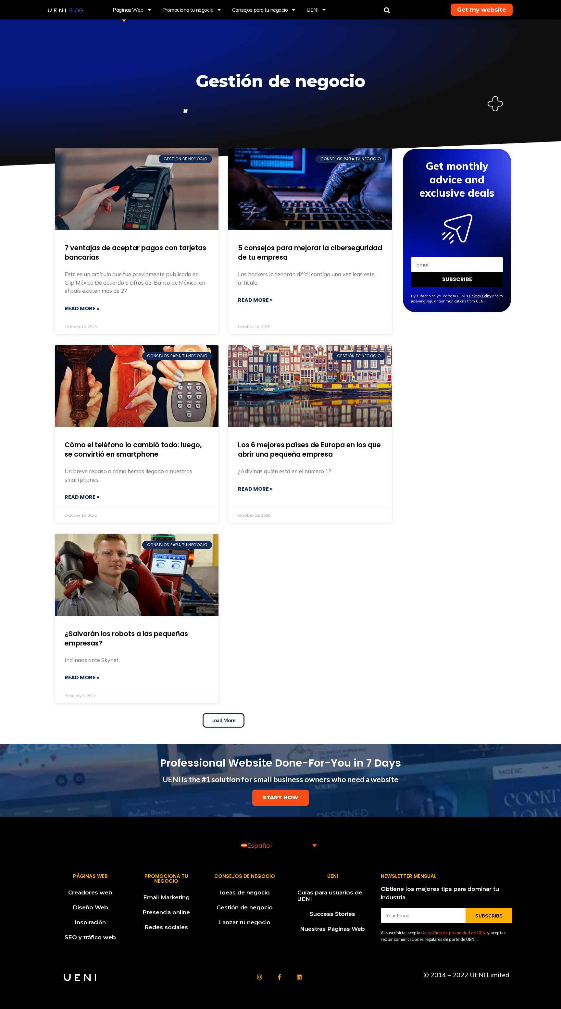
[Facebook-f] (279, 977)
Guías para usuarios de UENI (329, 895)
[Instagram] (259, 977)
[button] (387, 10)
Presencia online (166, 912)
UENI (312, 9)
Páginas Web (128, 9)
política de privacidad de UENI (457, 932)
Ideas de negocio (245, 892)
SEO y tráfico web (90, 937)
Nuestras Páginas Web (332, 929)
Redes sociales (166, 927)
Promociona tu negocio (188, 9)
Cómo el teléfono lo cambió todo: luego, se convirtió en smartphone (133, 449)
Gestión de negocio (245, 907)
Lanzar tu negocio (244, 922)
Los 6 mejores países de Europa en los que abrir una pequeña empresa (309, 449)
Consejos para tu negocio (260, 9)
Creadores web (90, 892)
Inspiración (90, 922)
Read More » (82, 308)
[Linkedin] (299, 977)
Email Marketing (166, 897)
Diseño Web (90, 907)
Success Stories (332, 914)
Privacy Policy (480, 296)
